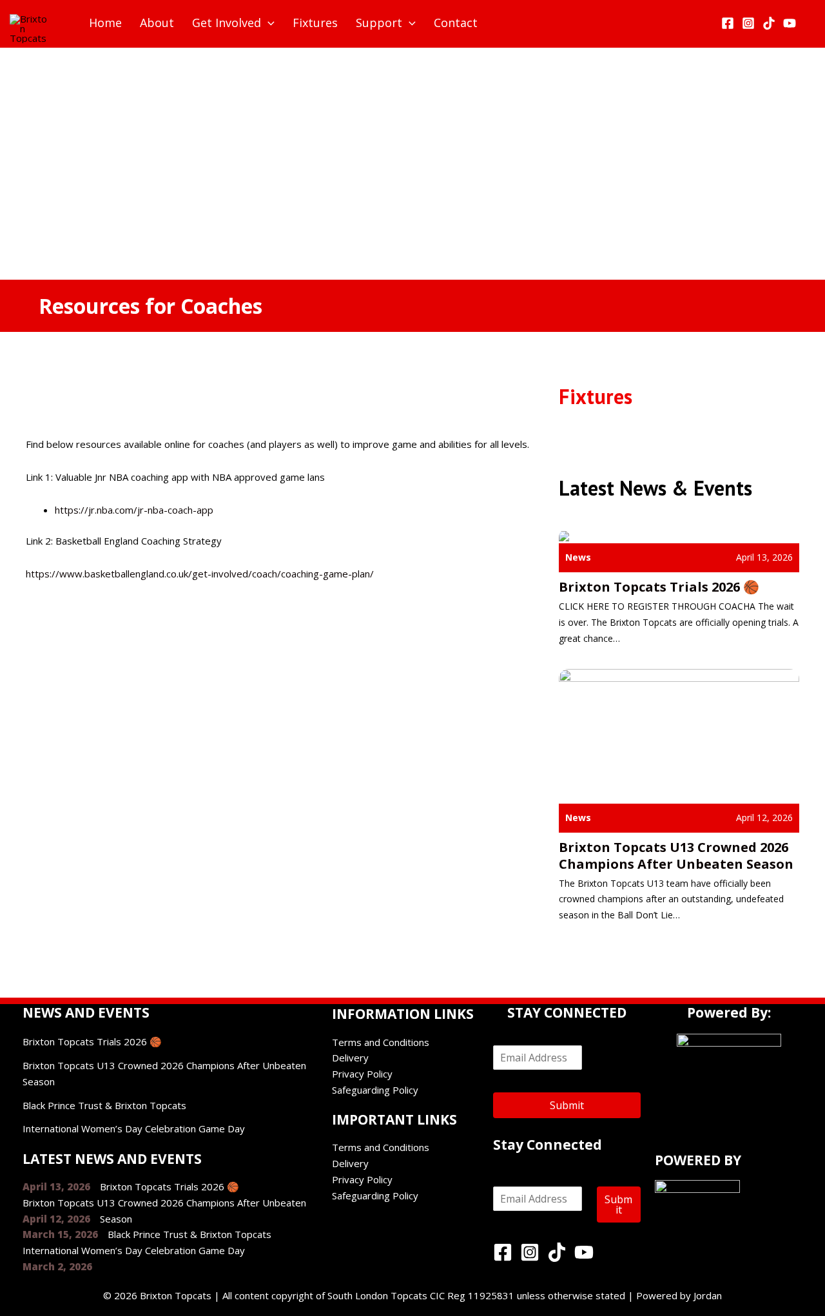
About (157, 22)
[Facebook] (727, 23)
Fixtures (315, 22)
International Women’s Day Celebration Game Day (134, 1128)
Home (105, 22)
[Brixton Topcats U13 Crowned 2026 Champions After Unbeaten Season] (679, 735)
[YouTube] (789, 23)
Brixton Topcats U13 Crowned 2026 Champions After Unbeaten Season (676, 855)
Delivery (350, 1057)
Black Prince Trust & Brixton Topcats (104, 1105)
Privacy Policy (362, 1073)
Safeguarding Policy (375, 1089)
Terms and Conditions (380, 1042)
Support (379, 22)
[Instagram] (748, 23)
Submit (567, 1105)
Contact (456, 22)
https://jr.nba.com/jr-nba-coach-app (134, 509)
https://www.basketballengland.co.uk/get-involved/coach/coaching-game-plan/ (200, 573)
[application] (268, 22)
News (578, 557)
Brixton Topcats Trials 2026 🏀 (659, 586)
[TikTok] (768, 23)
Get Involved (226, 22)
